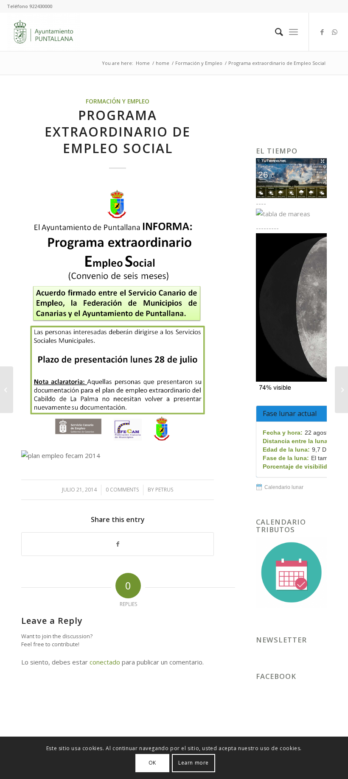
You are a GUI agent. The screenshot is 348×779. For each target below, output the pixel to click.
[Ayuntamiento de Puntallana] (43, 32)
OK (152, 762)
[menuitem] (275, 32)
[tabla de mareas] (291, 213)
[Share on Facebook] (117, 544)
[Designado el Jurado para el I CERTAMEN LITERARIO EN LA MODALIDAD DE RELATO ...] (6, 389)
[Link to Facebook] (322, 31)
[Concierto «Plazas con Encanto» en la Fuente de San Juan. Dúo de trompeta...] (341, 389)
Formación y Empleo (117, 101)
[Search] (275, 32)
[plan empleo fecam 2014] (117, 312)
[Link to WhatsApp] (334, 31)
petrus (164, 489)
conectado (105, 662)
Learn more (193, 762)
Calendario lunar (283, 487)
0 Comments (122, 489)
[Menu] (293, 31)
